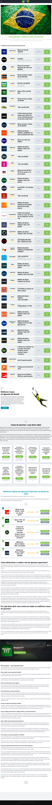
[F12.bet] (4, 308)
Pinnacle (12, 58)
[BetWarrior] (4, 316)
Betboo (12, 131)
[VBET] (4, 166)
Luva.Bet (12, 349)
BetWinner (12, 179)
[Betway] (4, 283)
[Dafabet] (4, 198)
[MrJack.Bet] (4, 370)
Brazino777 (12, 91)
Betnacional (12, 50)
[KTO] (4, 243)
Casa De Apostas (12, 248)
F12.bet (12, 304)
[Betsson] (4, 207)
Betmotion (12, 147)
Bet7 (12, 98)
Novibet (12, 187)
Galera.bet (12, 272)
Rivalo (12, 296)
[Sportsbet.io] (4, 235)
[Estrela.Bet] (4, 127)
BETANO (12, 75)
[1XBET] (4, 70)
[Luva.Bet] (4, 352)
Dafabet (13, 194)
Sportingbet (12, 256)
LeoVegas (12, 288)
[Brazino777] (4, 94)
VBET (12, 163)
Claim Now (5, 407)
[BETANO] (4, 79)
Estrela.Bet (12, 123)
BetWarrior (12, 313)
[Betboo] (4, 135)
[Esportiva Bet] (4, 362)
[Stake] (4, 158)
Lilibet (12, 331)
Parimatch (12, 106)
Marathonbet (12, 214)
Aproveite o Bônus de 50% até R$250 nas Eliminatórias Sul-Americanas (19, 450)
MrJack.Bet (12, 366)
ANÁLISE (38, 51)
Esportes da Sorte (12, 322)
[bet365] (4, 86)
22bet (12, 264)
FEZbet (12, 339)
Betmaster (12, 223)
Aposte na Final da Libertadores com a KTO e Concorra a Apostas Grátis (6, 450)
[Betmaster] (4, 227)
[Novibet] (4, 190)
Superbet (12, 374)
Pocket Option (15, 768)
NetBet (12, 171)
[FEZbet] (4, 342)
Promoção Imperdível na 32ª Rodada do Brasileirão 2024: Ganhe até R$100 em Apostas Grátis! (19, 471)
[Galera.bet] (4, 275)
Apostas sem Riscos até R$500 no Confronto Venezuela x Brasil (32, 450)
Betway (12, 280)
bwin (12, 115)
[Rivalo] (4, 300)
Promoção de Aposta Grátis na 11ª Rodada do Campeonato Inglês (46, 450)
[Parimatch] (4, 109)
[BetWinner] (4, 182)
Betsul (12, 139)
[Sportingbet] (4, 260)
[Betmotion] (4, 151)
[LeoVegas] (4, 292)
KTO (12, 240)
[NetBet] (4, 174)
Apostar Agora (47, 52)
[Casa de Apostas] (26, 1)
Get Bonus (6, 456)
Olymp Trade (22, 764)
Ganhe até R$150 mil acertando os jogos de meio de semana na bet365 (32, 470)
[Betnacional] (4, 54)
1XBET (12, 67)
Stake (12, 155)
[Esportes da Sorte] (4, 325)
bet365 (12, 83)
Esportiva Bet (12, 359)
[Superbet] (4, 377)
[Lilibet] (4, 334)
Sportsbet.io (12, 231)
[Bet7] (4, 102)
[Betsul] (4, 143)
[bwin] (4, 118)
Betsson (12, 204)
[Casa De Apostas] (4, 252)
